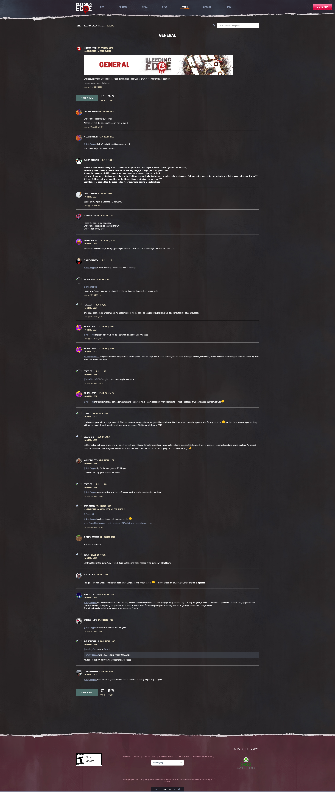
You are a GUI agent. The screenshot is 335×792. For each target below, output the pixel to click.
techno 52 (88, 279)
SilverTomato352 (91, 537)
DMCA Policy (183, 757)
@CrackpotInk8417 (91, 356)
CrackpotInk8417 (91, 111)
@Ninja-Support (90, 144)
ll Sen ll (87, 414)
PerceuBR (88, 305)
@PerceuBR (89, 335)
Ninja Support (90, 48)
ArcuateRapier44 (91, 137)
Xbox (246, 763)
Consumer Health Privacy (203, 757)
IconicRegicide (90, 216)
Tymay (86, 555)
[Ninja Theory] (246, 750)
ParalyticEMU (90, 194)
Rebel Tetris (89, 506)
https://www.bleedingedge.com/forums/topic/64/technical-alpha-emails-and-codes (118, 523)
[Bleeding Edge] (84, 8)
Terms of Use (149, 757)
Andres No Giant (91, 240)
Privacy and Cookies (130, 757)
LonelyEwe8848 (90, 672)
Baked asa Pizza (91, 594)
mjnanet (88, 575)
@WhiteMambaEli (91, 379)
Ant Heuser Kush (91, 641)
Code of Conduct (166, 757)
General (107, 649)
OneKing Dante (90, 620)
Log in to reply (87, 98)
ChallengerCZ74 (91, 260)
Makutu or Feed (91, 460)
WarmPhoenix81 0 (91, 160)
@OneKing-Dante (91, 649)
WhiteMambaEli (90, 327)
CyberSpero (89, 437)
